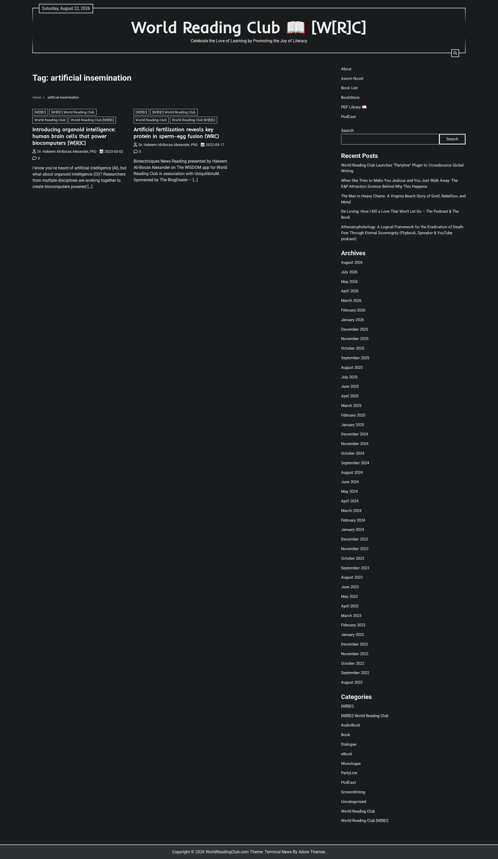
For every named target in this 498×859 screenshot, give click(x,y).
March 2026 (351, 300)
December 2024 (354, 434)
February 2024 (353, 520)
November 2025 (354, 338)
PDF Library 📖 (354, 107)
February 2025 (353, 415)
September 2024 (355, 463)
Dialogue (348, 744)
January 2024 (352, 529)
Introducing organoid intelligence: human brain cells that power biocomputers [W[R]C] (73, 136)
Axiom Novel (352, 78)
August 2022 (352, 682)
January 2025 (352, 424)
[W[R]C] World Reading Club (72, 112)
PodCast (348, 116)
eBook (346, 754)
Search (347, 130)
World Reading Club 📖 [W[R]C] (249, 27)
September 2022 (355, 672)
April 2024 (349, 501)
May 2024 (349, 491)
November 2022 (354, 654)
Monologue (351, 763)
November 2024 (354, 443)
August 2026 (352, 262)
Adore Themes (312, 851)
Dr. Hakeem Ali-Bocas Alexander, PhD (66, 151)
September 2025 (355, 358)
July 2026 (349, 272)
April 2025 (349, 396)
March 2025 (351, 405)
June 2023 (350, 587)
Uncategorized (353, 801)
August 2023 (352, 577)
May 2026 (349, 281)
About (346, 69)
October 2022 (352, 663)
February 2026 (353, 310)
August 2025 (352, 367)
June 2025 (350, 386)
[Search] (455, 53)
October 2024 (352, 453)
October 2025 (352, 348)
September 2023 (355, 568)
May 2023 (349, 596)
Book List (349, 88)
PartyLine (349, 773)
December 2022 (354, 644)
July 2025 (349, 377)
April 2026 (349, 291)
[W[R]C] (40, 112)
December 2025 (354, 329)
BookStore (350, 97)
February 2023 (353, 625)
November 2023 (354, 548)
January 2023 (352, 634)
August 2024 (352, 472)
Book (345, 734)
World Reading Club (49, 120)
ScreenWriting (353, 792)
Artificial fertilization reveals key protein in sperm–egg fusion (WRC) (176, 132)
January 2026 (352, 319)
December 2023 (354, 539)
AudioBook (350, 725)
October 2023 (352, 558)
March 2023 (351, 615)
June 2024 (350, 482)
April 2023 (349, 606)
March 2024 (351, 510)
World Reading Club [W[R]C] (92, 120)
